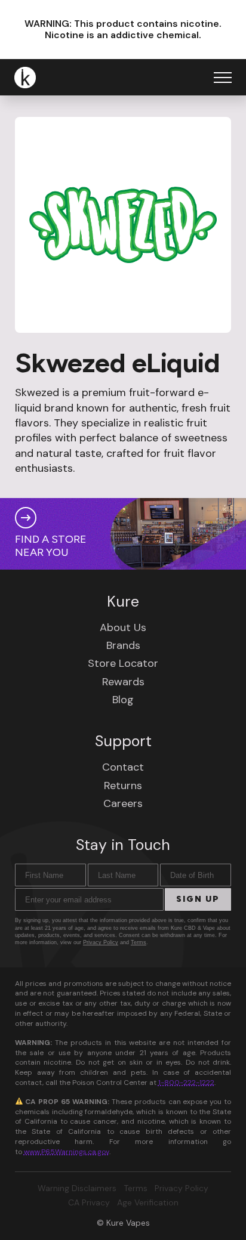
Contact (123, 767)
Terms (138, 942)
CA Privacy (89, 1202)
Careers (123, 803)
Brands (123, 645)
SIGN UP (198, 899)
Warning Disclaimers (77, 1188)
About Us (123, 627)
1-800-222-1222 (186, 1082)
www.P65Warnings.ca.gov (66, 1151)
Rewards (123, 682)
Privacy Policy (100, 942)
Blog (123, 699)
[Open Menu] (223, 77)
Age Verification (148, 1202)
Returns (123, 785)
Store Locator (123, 663)
